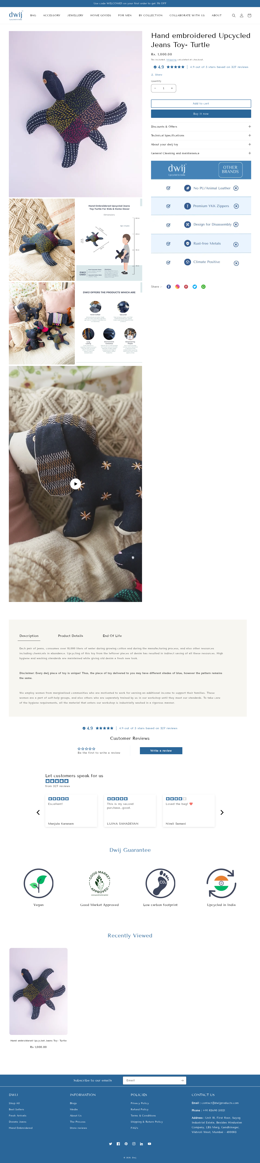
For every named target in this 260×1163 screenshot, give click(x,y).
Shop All (14, 1103)
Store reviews (78, 1127)
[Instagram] (177, 287)
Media (74, 1109)
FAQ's (134, 1127)
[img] (131, 781)
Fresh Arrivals (17, 1115)
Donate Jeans (17, 1121)
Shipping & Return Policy (147, 1121)
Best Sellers (16, 1109)
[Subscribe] (182, 1080)
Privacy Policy (140, 1103)
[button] (34, 15)
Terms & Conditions (143, 1115)
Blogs (73, 1103)
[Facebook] (169, 287)
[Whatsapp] (186, 287)
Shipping (171, 59)
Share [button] (158, 74)
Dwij (134, 1157)
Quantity (156, 81)
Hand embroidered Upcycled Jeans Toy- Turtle (38, 1040)
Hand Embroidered (21, 1127)
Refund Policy (140, 1109)
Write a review (161, 750)
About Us (76, 1115)
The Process (78, 1121)
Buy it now (201, 113)
